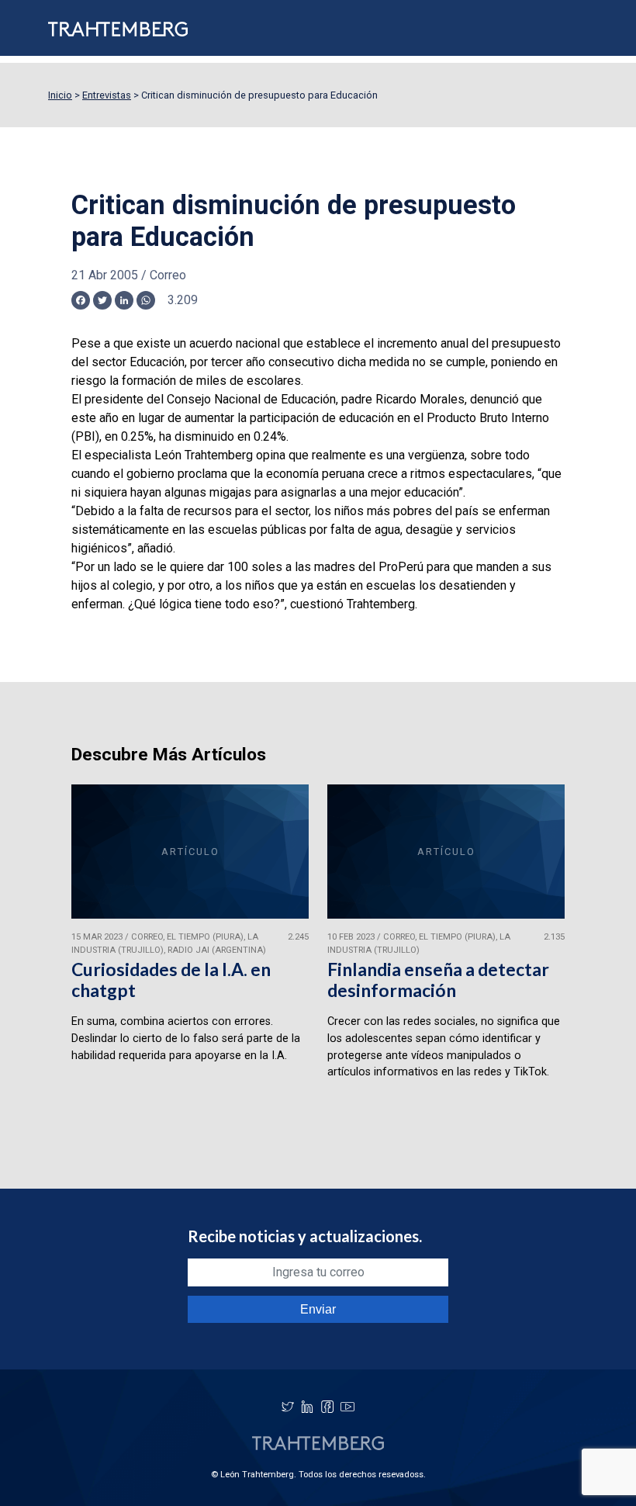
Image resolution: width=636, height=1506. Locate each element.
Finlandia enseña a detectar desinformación (438, 979)
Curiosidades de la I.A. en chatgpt (171, 979)
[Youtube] (347, 1406)
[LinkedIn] (307, 1406)
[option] (190, 955)
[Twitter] (288, 1406)
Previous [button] (100, 955)
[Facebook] (327, 1406)
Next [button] (536, 955)
